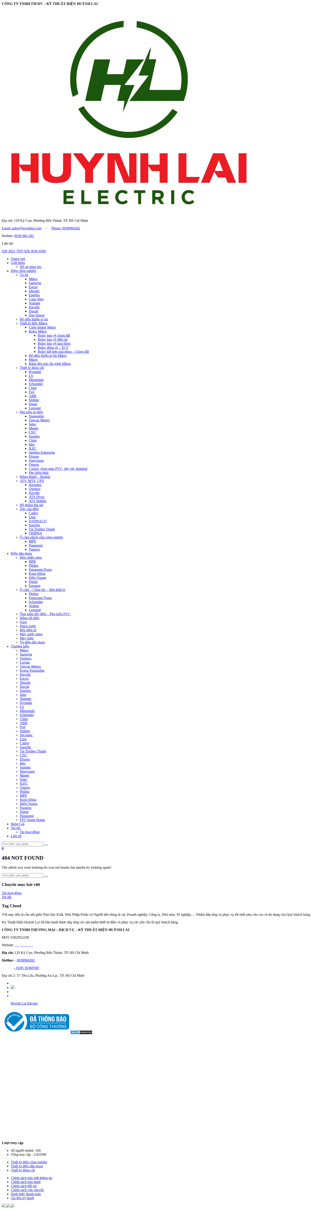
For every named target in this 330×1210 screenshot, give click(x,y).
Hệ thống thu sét (31, 505)
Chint (33, 388)
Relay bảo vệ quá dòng (54, 343)
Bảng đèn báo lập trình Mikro (50, 364)
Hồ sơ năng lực (31, 267)
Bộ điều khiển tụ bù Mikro (47, 356)
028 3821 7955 (12, 251)
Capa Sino (36, 299)
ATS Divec (37, 497)
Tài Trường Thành (42, 529)
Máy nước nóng (31, 634)
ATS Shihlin (37, 501)
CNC (32, 432)
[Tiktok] (12, 988)
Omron (34, 465)
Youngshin (36, 416)
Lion (32, 517)
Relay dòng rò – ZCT (53, 347)
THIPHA (35, 533)
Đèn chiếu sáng (31, 557)
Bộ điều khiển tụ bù (34, 319)
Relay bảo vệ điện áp (53, 339)
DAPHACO (38, 521)
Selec (32, 424)
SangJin (34, 525)
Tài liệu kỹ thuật (22, 1198)
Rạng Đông (37, 574)
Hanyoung (36, 460)
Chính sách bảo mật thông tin (31, 1178)
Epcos (33, 287)
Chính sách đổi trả (24, 1186)
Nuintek (34, 303)
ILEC (33, 448)
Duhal (33, 582)
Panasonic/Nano (40, 569)
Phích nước (28, 626)
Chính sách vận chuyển (27, 1190)
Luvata (25, 662)
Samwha (35, 283)
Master (33, 428)
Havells (34, 307)
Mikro (33, 279)
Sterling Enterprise (42, 452)
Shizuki (34, 291)
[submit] (46, 845)
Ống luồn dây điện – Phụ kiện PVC (45, 614)
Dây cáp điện (29, 509)
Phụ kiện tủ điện (31, 412)
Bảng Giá (17, 824)
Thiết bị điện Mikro (33, 323)
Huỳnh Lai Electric (24, 1003)
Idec (32, 444)
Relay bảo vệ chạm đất (54, 335)
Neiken (34, 606)
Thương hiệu (20, 646)
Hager (33, 404)
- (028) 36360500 (26, 968)
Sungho (34, 436)
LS (31, 376)
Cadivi (33, 513)
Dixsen (34, 456)
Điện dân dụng (21, 553)
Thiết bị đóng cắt (32, 368)
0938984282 (26, 960)
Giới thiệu (18, 263)
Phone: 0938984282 (65, 228)
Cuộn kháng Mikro (42, 327)
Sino (23, 695)
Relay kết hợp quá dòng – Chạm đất (63, 351)
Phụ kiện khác (39, 473)
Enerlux (34, 295)
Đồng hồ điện (29, 618)
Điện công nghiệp (23, 271)
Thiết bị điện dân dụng (27, 1166)
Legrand (35, 408)
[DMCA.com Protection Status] (81, 1033)
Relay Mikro (38, 331)
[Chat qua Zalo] (4, 1206)
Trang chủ (18, 259)
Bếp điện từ (28, 630)
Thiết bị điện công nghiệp (29, 1162)
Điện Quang (37, 578)
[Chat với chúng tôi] (8, 1206)
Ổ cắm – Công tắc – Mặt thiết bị (42, 590)
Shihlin (34, 400)
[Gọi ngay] (12, 1206)
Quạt (23, 622)
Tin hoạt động (30, 832)
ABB (32, 396)
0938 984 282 (24, 236)
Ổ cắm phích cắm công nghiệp (41, 537)
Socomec (35, 485)
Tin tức (16, 828)
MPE (32, 541)
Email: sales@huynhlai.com (21, 228)
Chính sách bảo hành (26, 1182)
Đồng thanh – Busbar (35, 477)
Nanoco (34, 549)
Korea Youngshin (32, 670)
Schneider (36, 384)
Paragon (34, 586)
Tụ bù (24, 275)
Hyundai (35, 372)
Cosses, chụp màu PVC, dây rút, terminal (58, 469)
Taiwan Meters (39, 420)
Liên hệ (16, 836)
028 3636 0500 (35, 251)
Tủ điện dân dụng (32, 642)
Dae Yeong (36, 315)
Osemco (34, 489)
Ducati (33, 311)
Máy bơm (26, 638)
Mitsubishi (36, 380)
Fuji (31, 392)
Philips (33, 565)
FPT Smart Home (32, 820)
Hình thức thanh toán (26, 1194)
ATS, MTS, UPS (32, 481)
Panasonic (36, 545)
